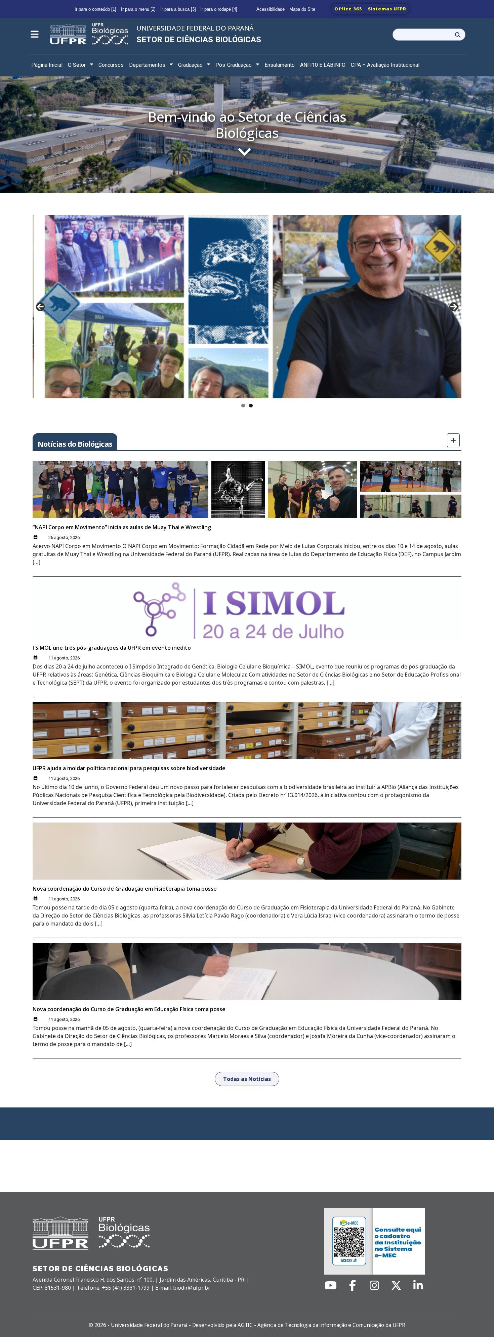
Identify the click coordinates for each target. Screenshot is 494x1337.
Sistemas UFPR (387, 9)
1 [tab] (243, 405)
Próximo (453, 306)
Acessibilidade (270, 9)
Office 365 (348, 9)
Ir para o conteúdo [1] (95, 9)
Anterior (40, 306)
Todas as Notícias (247, 1079)
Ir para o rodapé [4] (218, 9)
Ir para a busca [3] (178, 9)
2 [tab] (251, 405)
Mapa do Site (302, 9)
